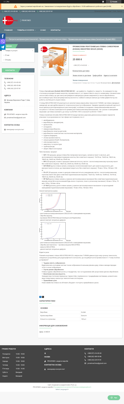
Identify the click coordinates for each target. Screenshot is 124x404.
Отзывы (8, 60)
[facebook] (40, 297)
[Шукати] (119, 20)
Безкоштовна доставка (81, 71)
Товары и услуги (25, 30)
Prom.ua (73, 385)
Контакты (55, 30)
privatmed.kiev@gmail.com (16, 117)
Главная (8, 30)
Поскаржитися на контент (63, 387)
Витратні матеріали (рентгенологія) (23, 39)
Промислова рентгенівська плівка (53, 39)
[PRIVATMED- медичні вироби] (10, 20)
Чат (115, 398)
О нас (43, 30)
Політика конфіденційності (82, 387)
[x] (43, 297)
